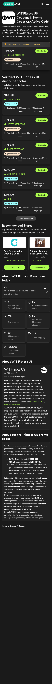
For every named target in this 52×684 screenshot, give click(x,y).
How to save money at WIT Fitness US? (29, 36)
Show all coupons (26, 218)
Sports (21, 526)
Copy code (14, 267)
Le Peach (34, 402)
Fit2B (42, 402)
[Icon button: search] (42, 4)
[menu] (47, 4)
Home (4, 526)
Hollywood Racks (12, 405)
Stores (13, 526)
